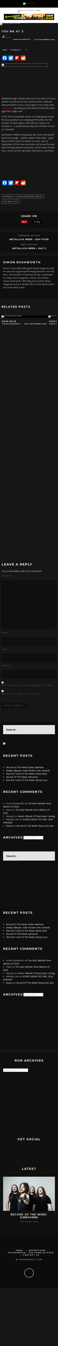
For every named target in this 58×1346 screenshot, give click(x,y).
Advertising (37, 1250)
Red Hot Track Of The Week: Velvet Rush (26, 773)
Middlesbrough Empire (30, 196)
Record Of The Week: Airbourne (22, 776)
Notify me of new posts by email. (21, 694)
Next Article (29, 245)
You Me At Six (10, 202)
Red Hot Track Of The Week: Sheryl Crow (26, 780)
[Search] (51, 4)
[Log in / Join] (55, 4)
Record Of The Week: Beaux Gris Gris (35, 825)
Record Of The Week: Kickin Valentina (25, 767)
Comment (7, 576)
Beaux (9, 825)
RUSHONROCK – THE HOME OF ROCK (31, 1253)
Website (6, 666)
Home (19, 1250)
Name (5, 633)
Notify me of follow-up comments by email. (28, 685)
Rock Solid (9, 321)
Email (5, 649)
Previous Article (29, 236)
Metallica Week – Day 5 (29, 248)
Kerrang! (8, 196)
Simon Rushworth (22, 39)
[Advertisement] (29, 886)
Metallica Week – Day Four (29, 239)
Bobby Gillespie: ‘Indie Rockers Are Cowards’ (28, 770)
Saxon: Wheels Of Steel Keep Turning (36, 816)
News (5, 50)
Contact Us (31, 1255)
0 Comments (15, 50)
